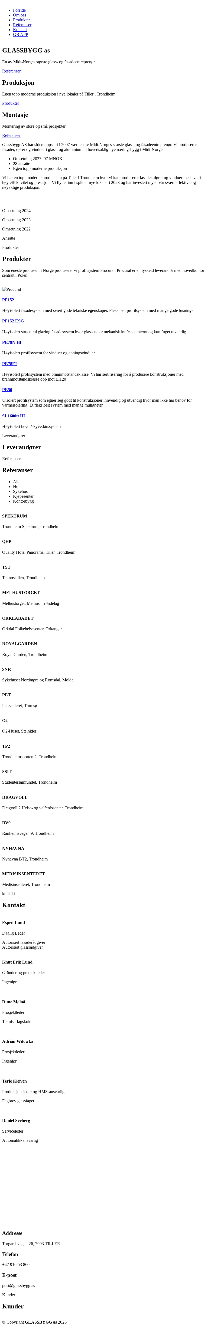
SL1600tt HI (13, 416)
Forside (19, 10)
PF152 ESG (13, 321)
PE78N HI (11, 342)
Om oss (19, 15)
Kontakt (20, 29)
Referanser (22, 24)
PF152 (8, 300)
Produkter (21, 20)
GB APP (20, 34)
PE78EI (9, 363)
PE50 (7, 389)
